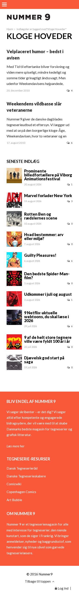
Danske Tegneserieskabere (26, 476)
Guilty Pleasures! (40, 255)
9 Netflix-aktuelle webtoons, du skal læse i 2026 (46, 317)
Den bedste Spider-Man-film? (47, 276)
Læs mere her (15, 446)
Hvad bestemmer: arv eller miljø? (43, 236)
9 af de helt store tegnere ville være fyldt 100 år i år (48, 339)
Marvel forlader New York (48, 196)
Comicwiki (14, 484)
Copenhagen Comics (21, 492)
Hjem (10, 29)
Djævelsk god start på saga (44, 360)
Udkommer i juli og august (48, 294)
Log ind (62, 588)
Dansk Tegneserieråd (22, 468)
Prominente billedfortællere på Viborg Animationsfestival (48, 175)
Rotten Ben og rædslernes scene (40, 216)
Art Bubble (14, 500)
